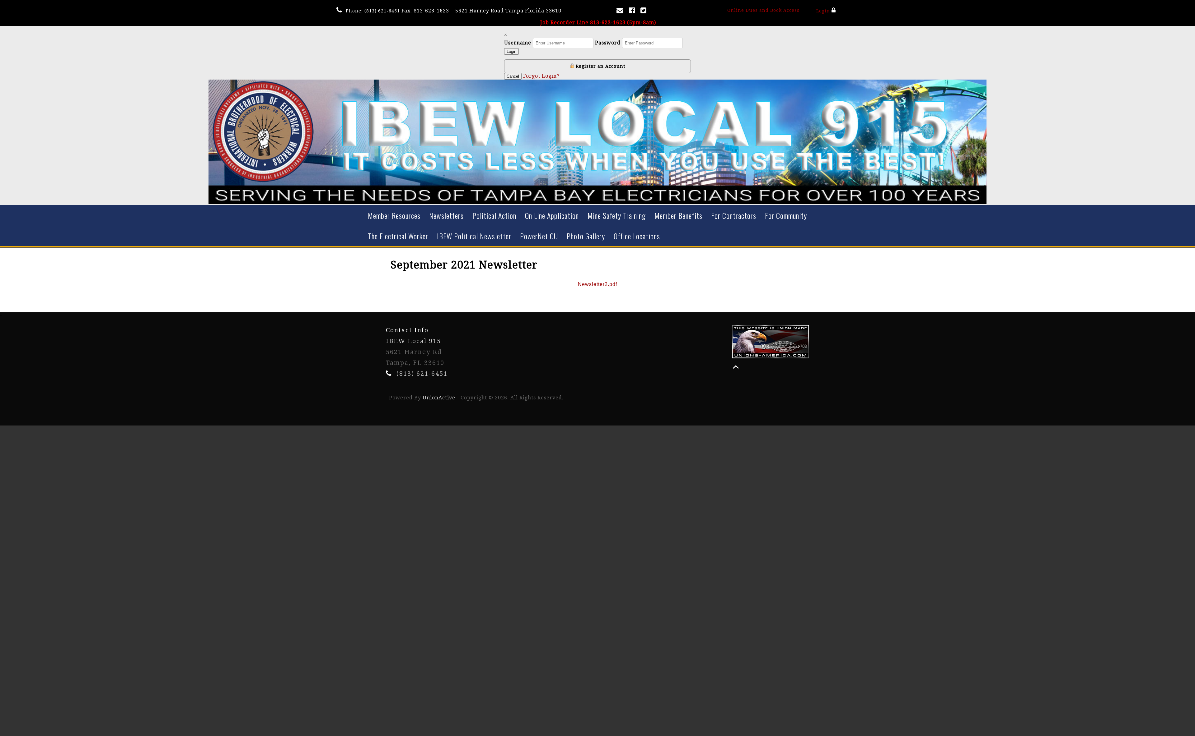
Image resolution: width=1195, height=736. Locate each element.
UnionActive (439, 398)
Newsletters (446, 215)
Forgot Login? (541, 76)
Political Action (494, 215)
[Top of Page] (736, 367)
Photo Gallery (586, 236)
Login (823, 10)
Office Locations (637, 236)
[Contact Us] (621, 11)
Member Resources (394, 215)
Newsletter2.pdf (597, 284)
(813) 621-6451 (382, 10)
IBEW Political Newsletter (474, 236)
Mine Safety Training (617, 215)
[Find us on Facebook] (633, 11)
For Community (786, 215)
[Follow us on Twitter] (644, 11)
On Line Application (552, 215)
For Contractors (733, 215)
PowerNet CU (539, 236)
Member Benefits (678, 215)
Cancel (513, 76)
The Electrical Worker (398, 236)
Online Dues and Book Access (763, 10)
